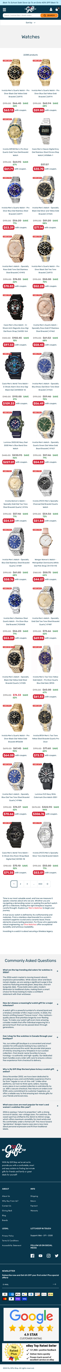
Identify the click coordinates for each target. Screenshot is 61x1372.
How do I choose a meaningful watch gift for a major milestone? (28, 1004)
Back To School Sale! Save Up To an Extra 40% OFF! (27, 2)
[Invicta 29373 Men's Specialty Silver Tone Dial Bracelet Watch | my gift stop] (45, 835)
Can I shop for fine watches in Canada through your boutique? (27, 1037)
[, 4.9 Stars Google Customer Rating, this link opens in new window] (31, 1324)
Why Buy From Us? (10, 1201)
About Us (6, 1196)
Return (33, 1201)
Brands (5, 1220)
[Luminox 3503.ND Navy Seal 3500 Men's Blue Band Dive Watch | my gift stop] (15, 424)
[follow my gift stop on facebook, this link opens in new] (32, 1257)
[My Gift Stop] (14, 1145)
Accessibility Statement (11, 1245)
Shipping (34, 1196)
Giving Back (7, 1210)
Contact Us (6, 1205)
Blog (4, 1215)
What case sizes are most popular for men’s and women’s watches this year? (26, 1105)
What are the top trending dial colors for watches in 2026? (27, 971)
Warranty (34, 1210)
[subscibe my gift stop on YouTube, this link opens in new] (40, 1257)
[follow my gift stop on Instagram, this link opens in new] (49, 1257)
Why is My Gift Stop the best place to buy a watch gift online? (28, 1070)
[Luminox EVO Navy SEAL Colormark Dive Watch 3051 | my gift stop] (45, 776)
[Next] (47, 884)
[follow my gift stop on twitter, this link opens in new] (57, 1257)
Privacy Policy (8, 1235)
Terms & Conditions (10, 1240)
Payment (34, 1205)
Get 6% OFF (26, 1275)
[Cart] (56, 9)
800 (40, 884)
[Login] (51, 9)
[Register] (54, 1284)
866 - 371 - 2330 (45, 1235)
